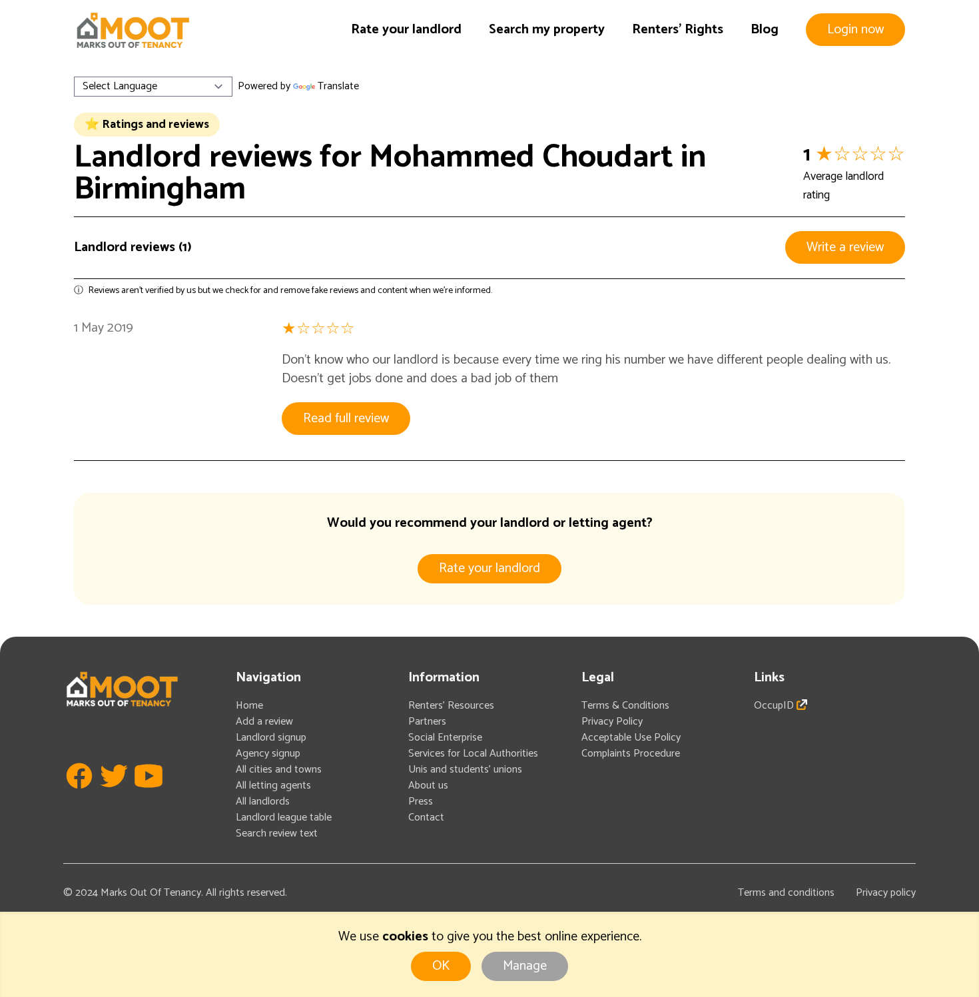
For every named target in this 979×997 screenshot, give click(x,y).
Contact (426, 818)
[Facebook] (79, 795)
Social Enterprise (445, 738)
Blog (765, 30)
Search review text (277, 833)
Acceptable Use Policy (631, 738)
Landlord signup (271, 738)
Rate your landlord (406, 30)
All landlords (263, 802)
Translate (338, 86)
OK (441, 966)
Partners (427, 722)
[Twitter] (114, 795)
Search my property (547, 30)
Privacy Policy (612, 722)
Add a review (264, 722)
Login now (855, 30)
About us (428, 786)
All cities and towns (279, 770)
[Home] (132, 30)
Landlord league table (284, 818)
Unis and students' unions (465, 770)
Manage (525, 966)
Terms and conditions (786, 893)
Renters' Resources (451, 706)
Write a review (845, 247)
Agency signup (268, 754)
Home (249, 706)
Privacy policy (886, 893)
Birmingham (160, 189)
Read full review (346, 419)
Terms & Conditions (625, 706)
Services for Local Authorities (473, 754)
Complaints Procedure (630, 754)
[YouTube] (148, 795)
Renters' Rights (677, 30)
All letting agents (273, 786)
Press (420, 802)
